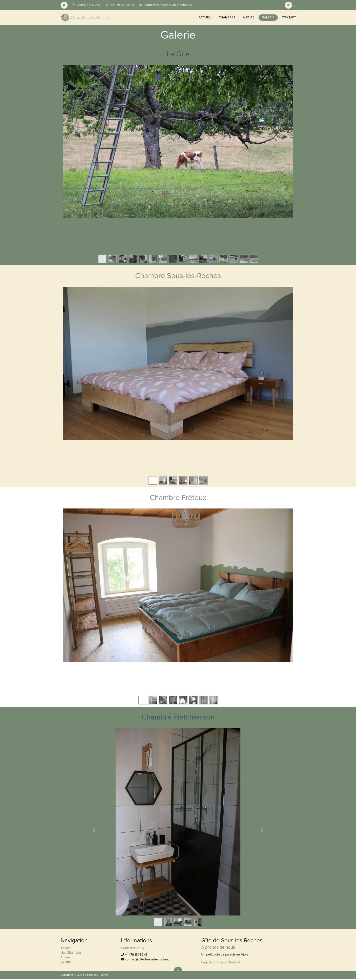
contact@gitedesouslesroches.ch (169, 5)
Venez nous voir (89, 5)
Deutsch (234, 962)
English (206, 962)
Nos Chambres (71, 953)
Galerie (66, 962)
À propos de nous (218, 947)
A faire (65, 957)
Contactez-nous (132, 948)
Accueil (66, 948)
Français (220, 962)
